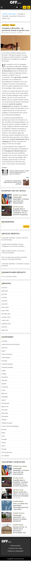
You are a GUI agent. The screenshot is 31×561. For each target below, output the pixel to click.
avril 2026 (4, 301)
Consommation (6, 357)
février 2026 (5, 307)
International (5, 403)
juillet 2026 (5, 291)
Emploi (4, 370)
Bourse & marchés (7, 354)
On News (24, 7)
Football (4, 384)
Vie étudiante (5, 455)
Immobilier (5, 397)
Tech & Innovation (7, 452)
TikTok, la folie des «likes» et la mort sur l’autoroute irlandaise (21, 494)
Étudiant (4, 374)
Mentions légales (15, 545)
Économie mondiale (7, 367)
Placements (5, 416)
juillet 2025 (5, 330)
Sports (3, 446)
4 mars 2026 (13, 33)
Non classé (5, 410)
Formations (5, 387)
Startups (4, 449)
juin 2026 (4, 294)
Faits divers (12, 14)
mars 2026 (4, 304)
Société (21, 206)
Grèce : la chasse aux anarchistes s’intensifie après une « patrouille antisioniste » (14, 258)
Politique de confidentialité (15, 551)
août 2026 (4, 287)
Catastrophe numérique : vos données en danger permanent (20, 518)
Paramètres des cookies (15, 548)
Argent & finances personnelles (11, 344)
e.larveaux (6, 33)
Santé (3, 436)
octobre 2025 (5, 320)
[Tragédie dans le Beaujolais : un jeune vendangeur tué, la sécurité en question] (7, 211)
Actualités (15, 195)
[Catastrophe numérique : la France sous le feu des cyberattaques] (7, 199)
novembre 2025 (6, 317)
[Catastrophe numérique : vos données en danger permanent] (7, 517)
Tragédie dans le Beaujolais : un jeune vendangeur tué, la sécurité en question (20, 211)
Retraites (4, 429)
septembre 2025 (6, 323)
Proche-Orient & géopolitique (10, 426)
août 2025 (4, 327)
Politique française (7, 423)
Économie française (7, 364)
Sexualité (4, 439)
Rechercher (8, 221)
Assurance (4, 347)
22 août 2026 (17, 498)
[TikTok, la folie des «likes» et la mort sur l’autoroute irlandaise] (7, 494)
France (20, 195)
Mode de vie (5, 406)
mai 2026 (4, 297)
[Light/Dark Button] (17, 7)
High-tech (4, 393)
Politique (12, 25)
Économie (4, 361)
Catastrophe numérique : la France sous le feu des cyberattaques (21, 200)
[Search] (21, 7)
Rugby (3, 433)
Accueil (4, 14)
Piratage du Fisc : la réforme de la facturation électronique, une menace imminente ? (20, 530)
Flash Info (4, 380)
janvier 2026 (5, 310)
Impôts (3, 400)
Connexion (28, 7)
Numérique (5, 413)
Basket (3, 351)
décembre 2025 (6, 314)
